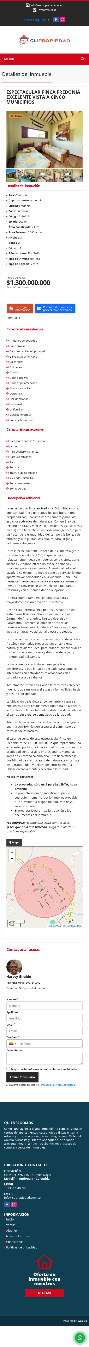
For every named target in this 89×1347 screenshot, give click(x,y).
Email (10, 1025)
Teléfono (12, 1037)
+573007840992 (46, 10)
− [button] (12, 858)
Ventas (11, 1225)
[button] (79, 115)
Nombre (12, 999)
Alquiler (11, 1231)
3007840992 (33, 982)
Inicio (10, 1219)
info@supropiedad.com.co (30, 988)
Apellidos (13, 1012)
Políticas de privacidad (21, 1247)
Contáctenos (14, 1242)
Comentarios (14, 1050)
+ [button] (12, 852)
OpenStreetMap (74, 925)
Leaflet (51, 925)
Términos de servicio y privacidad (57, 1084)
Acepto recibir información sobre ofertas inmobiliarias (44, 1069)
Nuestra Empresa (18, 1236)
